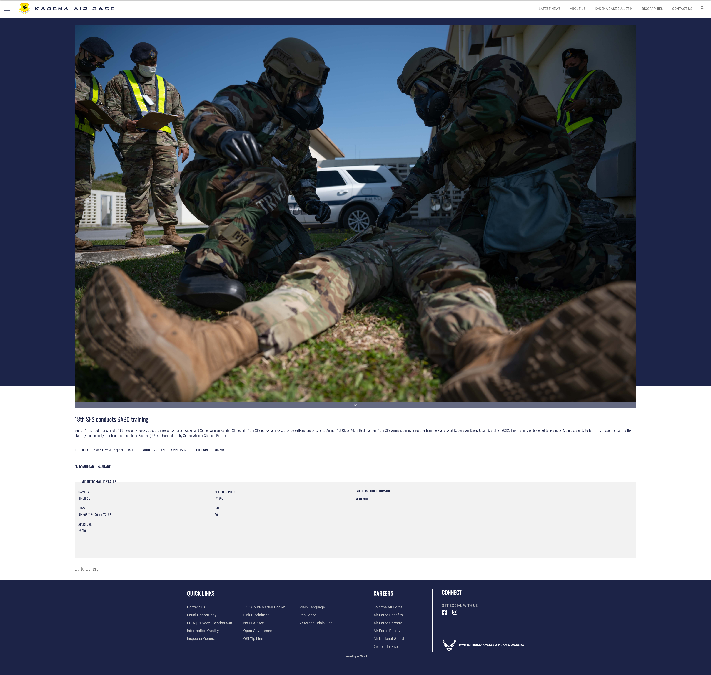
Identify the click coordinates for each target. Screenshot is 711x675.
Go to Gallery (87, 568)
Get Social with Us (460, 605)
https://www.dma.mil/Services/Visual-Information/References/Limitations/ (473, 512)
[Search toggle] (702, 9)
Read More (363, 499)
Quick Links (201, 593)
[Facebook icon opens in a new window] (444, 612)
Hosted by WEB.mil (355, 656)
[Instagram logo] (455, 612)
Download (86, 466)
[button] (6, 9)
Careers (383, 593)
